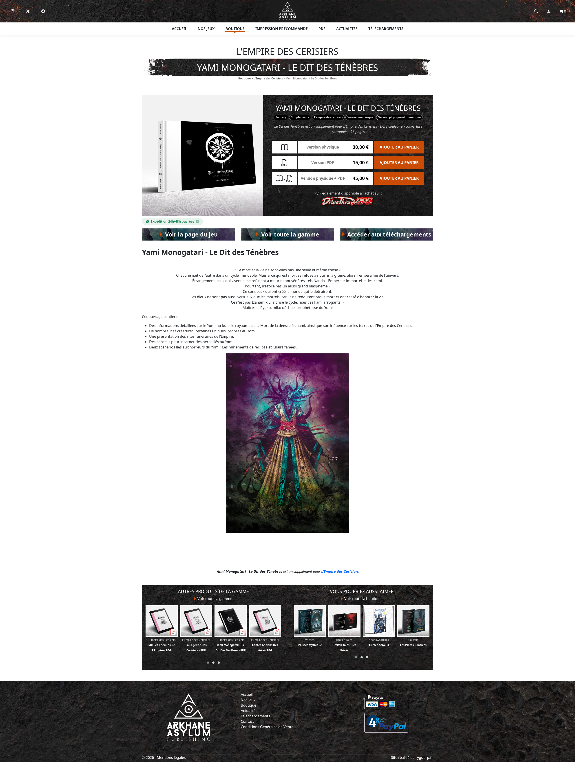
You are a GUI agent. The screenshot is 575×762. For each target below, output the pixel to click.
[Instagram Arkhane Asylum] (12, 11)
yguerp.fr (425, 757)
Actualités (347, 28)
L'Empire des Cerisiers (268, 78)
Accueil (179, 28)
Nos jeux (206, 28)
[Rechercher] (536, 11)
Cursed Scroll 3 (379, 642)
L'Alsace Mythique (310, 642)
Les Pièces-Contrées (413, 642)
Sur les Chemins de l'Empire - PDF (162, 645)
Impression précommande (281, 28)
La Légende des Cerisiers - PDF (196, 645)
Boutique (235, 28)
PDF (321, 28)
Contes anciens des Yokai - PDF (265, 645)
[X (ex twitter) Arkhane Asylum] (28, 11)
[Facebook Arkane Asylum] (43, 11)
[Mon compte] (549, 11)
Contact (247, 721)
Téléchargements (385, 28)
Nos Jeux (248, 699)
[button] (208, 662)
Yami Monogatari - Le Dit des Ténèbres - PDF (231, 645)
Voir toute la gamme (214, 598)
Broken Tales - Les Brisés (344, 645)
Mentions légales (171, 757)
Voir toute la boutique (362, 598)
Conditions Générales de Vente (267, 726)
